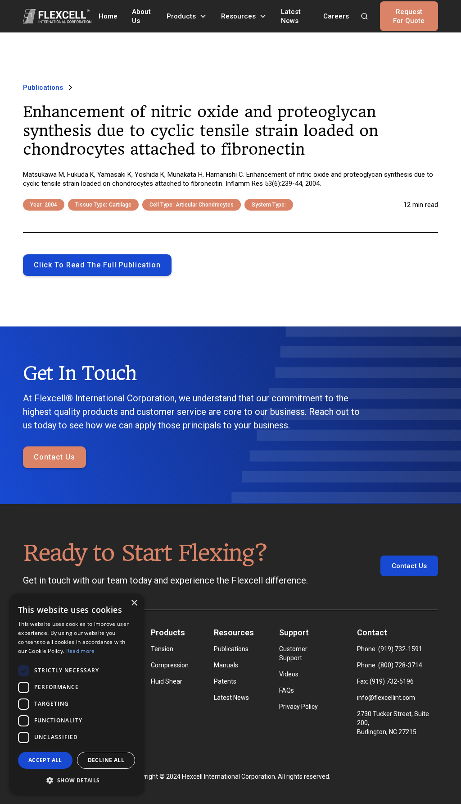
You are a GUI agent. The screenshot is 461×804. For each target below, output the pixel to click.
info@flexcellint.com (386, 697)
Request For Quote (409, 16)
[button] (186, 16)
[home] (57, 16)
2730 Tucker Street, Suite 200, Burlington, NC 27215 (393, 722)
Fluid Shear (166, 681)
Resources (238, 16)
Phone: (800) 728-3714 (389, 665)
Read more (80, 651)
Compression (170, 665)
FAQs (286, 690)
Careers (336, 16)
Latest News (291, 16)
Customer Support (293, 653)
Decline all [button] (106, 760)
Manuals (226, 665)
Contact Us (54, 457)
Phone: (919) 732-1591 (389, 648)
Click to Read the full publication (97, 265)
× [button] (134, 603)
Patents (225, 681)
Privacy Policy (298, 706)
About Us (141, 16)
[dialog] (76, 694)
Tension (162, 648)
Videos (288, 674)
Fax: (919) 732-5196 (385, 681)
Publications (231, 648)
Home (108, 16)
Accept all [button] (45, 760)
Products (181, 16)
